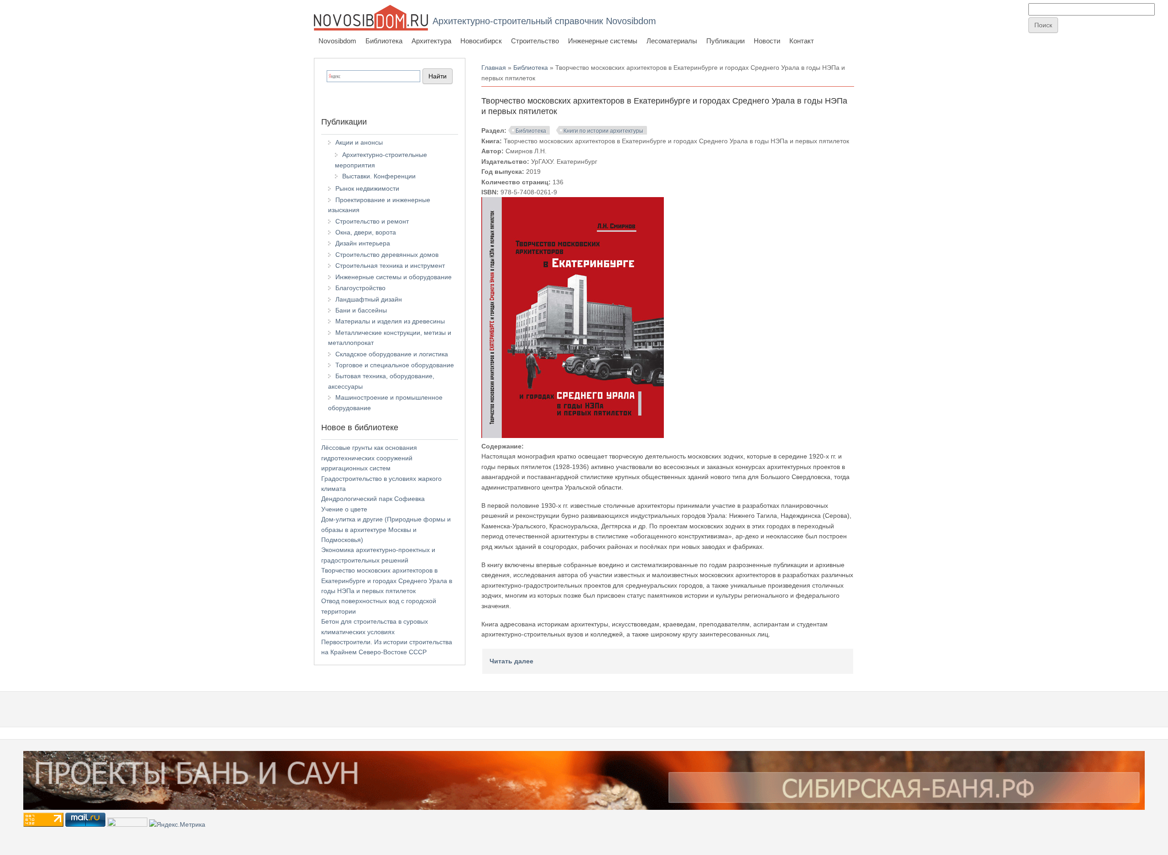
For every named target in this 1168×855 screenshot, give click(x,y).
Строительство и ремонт (372, 221)
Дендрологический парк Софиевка (373, 498)
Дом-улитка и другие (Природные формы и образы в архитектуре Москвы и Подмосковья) (386, 529)
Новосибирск (481, 41)
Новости (767, 41)
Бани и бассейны (361, 310)
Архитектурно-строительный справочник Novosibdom (544, 21)
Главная (493, 67)
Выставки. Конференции (379, 176)
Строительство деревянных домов (386, 254)
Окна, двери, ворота (365, 232)
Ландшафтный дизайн (368, 299)
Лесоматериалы (672, 41)
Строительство (535, 41)
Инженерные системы (602, 41)
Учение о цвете (344, 509)
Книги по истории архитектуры (603, 131)
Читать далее (511, 661)
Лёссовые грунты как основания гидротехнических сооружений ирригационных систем (369, 458)
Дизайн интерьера (362, 243)
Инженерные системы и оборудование (393, 277)
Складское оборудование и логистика (391, 354)
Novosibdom (337, 41)
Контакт (801, 41)
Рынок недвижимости (367, 188)
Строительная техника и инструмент (390, 265)
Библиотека (383, 41)
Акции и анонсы (359, 142)
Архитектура (431, 41)
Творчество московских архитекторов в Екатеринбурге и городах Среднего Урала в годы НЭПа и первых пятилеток (386, 580)
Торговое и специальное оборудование (394, 365)
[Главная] (371, 17)
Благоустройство (360, 288)
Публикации (725, 41)
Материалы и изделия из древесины (390, 321)
